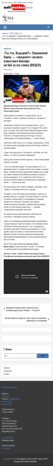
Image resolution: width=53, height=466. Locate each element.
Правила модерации (9, 387)
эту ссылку (6, 448)
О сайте (6, 374)
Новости (7, 48)
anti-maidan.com (8, 437)
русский (11, 398)
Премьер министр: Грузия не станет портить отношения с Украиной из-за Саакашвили (26, 319)
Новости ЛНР (7, 404)
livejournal (5, 396)
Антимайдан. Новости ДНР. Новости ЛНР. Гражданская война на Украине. (31, 460)
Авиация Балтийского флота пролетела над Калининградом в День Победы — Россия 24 (23, 309)
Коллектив (7, 370)
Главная (7, 367)
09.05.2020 (7, 69)
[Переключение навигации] (5, 27)
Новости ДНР (7, 401)
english (17, 398)
